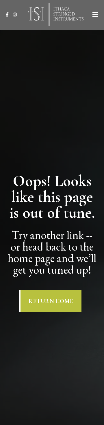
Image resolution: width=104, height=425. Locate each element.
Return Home (51, 301)
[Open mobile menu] (95, 14)
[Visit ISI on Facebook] (9, 14)
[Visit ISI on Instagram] (16, 14)
